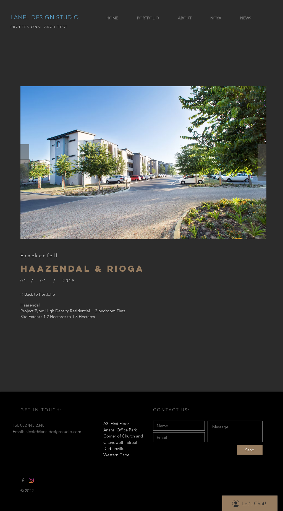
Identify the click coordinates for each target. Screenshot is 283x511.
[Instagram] (31, 480)
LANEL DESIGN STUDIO (45, 17)
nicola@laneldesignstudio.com (53, 431)
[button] (143, 162)
